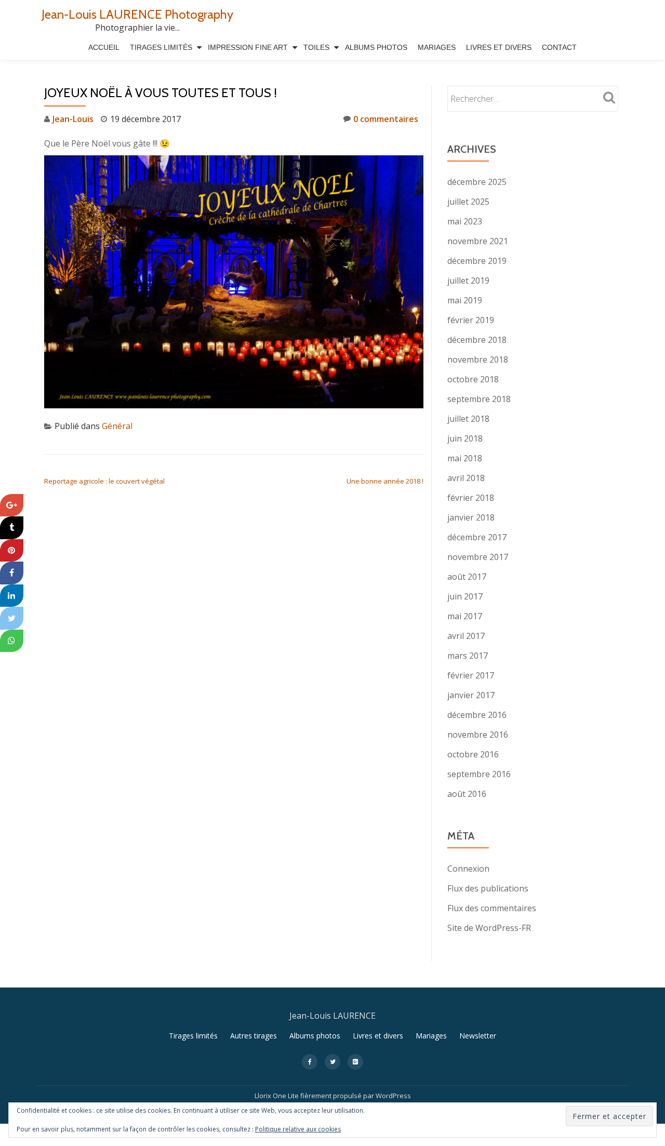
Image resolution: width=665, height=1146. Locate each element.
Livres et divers (498, 47)
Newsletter (477, 1036)
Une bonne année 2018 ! (385, 481)
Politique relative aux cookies (298, 1129)
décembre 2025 (477, 182)
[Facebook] (11, 573)
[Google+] (11, 505)
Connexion (468, 868)
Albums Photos (376, 47)
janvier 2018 (471, 517)
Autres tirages (253, 1036)
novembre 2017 (477, 557)
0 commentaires (385, 119)
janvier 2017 (471, 695)
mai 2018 (464, 458)
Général (117, 426)
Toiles (316, 47)
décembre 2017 (477, 537)
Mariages (437, 47)
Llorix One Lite (277, 1095)
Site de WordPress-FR (489, 928)
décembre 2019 (477, 260)
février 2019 (470, 320)
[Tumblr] (11, 527)
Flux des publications (487, 888)
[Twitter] (11, 618)
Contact (559, 47)
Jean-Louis (73, 119)
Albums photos (314, 1036)
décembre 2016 (477, 715)
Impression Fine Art (248, 47)
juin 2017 (465, 596)
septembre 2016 (479, 774)
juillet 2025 (468, 201)
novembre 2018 (477, 359)
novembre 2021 (477, 241)
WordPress (393, 1095)
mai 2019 (464, 300)
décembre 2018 (477, 339)
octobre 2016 (473, 754)
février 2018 (470, 497)
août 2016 (466, 793)
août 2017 (466, 576)
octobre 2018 (473, 379)
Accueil (103, 47)
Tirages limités (161, 47)
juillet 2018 (468, 418)
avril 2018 (466, 478)
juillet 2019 (468, 280)
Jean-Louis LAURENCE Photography (137, 14)
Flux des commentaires (491, 908)
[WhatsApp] (11, 641)
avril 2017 (466, 636)
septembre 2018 (479, 399)
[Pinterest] (11, 550)
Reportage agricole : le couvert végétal (104, 481)
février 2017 (470, 675)
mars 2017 (467, 655)
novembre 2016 (477, 734)
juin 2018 (465, 438)
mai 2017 (464, 616)
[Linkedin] (11, 595)
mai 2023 (464, 221)
